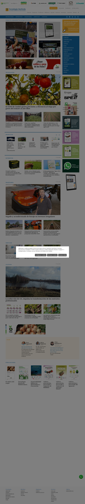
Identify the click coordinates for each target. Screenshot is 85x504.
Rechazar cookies (52, 255)
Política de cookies (47, 251)
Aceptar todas (62, 255)
